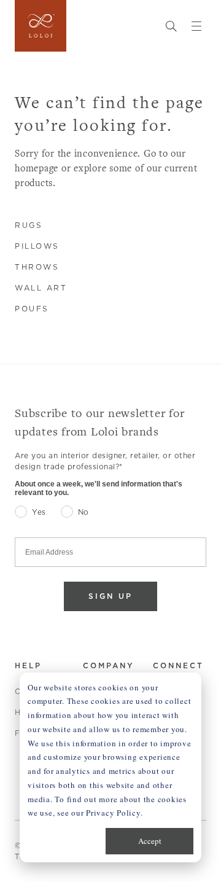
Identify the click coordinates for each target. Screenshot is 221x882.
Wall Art (41, 287)
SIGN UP (110, 596)
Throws (37, 266)
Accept (149, 840)
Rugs (28, 225)
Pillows (37, 246)
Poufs (32, 308)
